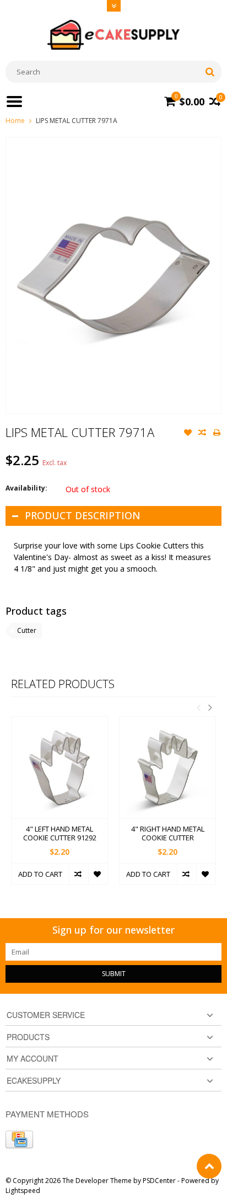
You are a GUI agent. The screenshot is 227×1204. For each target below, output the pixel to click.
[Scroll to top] (209, 1166)
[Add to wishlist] (188, 434)
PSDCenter (159, 1180)
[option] (60, 806)
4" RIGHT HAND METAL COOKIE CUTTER (167, 833)
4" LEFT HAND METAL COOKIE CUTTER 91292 (59, 833)
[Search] (209, 72)
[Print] (216, 434)
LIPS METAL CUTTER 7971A (76, 120)
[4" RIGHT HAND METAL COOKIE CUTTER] (167, 767)
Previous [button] (198, 707)
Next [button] (210, 707)
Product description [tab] (82, 515)
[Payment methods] (19, 1139)
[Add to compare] (202, 434)
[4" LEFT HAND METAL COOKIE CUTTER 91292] (59, 767)
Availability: (26, 488)
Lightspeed (23, 1190)
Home (15, 120)
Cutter (26, 630)
